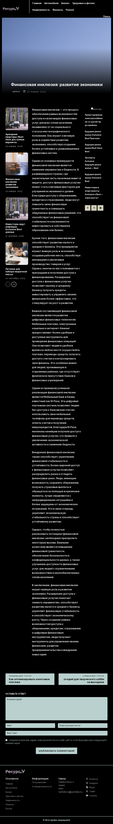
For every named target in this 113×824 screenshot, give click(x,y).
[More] (100, 208)
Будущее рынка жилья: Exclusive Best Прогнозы (93, 134)
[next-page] (13, 284)
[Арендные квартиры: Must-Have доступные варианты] (17, 119)
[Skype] (87, 787)
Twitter (92, 791)
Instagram (93, 783)
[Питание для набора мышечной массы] (17, 253)
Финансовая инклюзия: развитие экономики (13, 183)
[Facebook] (87, 208)
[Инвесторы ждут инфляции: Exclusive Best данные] (17, 208)
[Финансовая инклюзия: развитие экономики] (17, 163)
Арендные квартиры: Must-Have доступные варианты (15, 138)
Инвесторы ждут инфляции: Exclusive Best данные (15, 228)
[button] (106, 16)
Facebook (93, 779)
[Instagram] (87, 783)
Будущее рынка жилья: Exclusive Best (93, 177)
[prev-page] (8, 284)
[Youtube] (87, 796)
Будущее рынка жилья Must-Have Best (93, 148)
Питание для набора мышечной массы (16, 272)
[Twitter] (94, 208)
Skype (92, 787)
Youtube (93, 796)
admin (16, 91)
